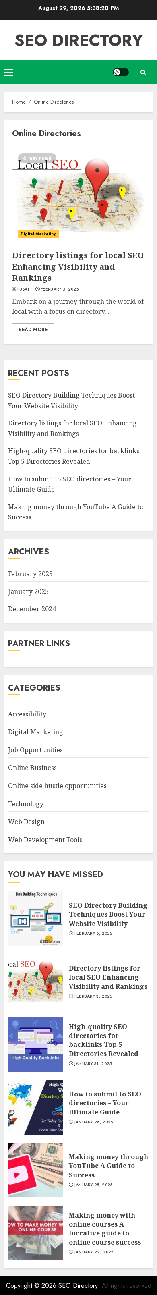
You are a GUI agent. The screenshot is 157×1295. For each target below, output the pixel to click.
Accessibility (27, 714)
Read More (33, 329)
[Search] (143, 72)
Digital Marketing (39, 234)
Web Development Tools (45, 839)
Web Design (26, 821)
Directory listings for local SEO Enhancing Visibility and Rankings (78, 266)
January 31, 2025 (93, 1064)
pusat (23, 289)
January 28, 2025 (93, 1122)
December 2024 (32, 608)
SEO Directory (78, 40)
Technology (25, 803)
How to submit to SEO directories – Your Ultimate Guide (105, 1103)
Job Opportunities (35, 749)
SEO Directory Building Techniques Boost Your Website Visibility (108, 914)
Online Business (32, 767)
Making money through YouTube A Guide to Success (108, 1165)
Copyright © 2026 (32, 1285)
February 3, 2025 (59, 289)
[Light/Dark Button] (121, 72)
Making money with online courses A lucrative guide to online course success (105, 1229)
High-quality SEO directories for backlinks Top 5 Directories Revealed (103, 1040)
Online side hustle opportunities (57, 785)
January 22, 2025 (94, 1252)
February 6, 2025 (93, 933)
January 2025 (28, 591)
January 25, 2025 (93, 1185)
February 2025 (30, 573)
